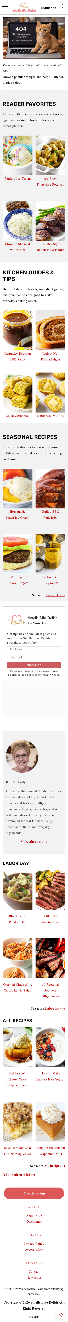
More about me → (34, 841)
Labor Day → (55, 595)
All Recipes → (54, 1165)
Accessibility (34, 1249)
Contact (34, 1271)
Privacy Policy (34, 1243)
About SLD (34, 1215)
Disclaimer (34, 1221)
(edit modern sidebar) (19, 1174)
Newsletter (34, 1277)
